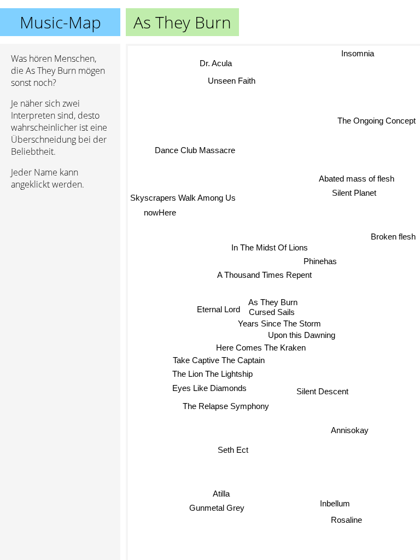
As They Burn (273, 302)
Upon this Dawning (301, 335)
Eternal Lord (218, 309)
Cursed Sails (272, 312)
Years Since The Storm (279, 323)
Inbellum (335, 503)
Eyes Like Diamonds (209, 388)
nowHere (160, 212)
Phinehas (320, 261)
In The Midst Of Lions (269, 247)
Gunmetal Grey (216, 508)
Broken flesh (393, 235)
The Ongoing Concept (376, 121)
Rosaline (346, 519)
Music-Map (60, 22)
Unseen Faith (232, 80)
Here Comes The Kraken (261, 347)
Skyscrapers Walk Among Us (183, 197)
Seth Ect (233, 449)
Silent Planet (354, 192)
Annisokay (350, 430)
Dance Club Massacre (195, 150)
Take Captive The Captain (219, 360)
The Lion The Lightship (212, 373)
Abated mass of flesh (357, 178)
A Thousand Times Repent (264, 274)
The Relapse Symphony (226, 406)
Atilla (221, 494)
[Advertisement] (60, 256)
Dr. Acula (216, 63)
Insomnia (357, 53)
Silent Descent (322, 391)
